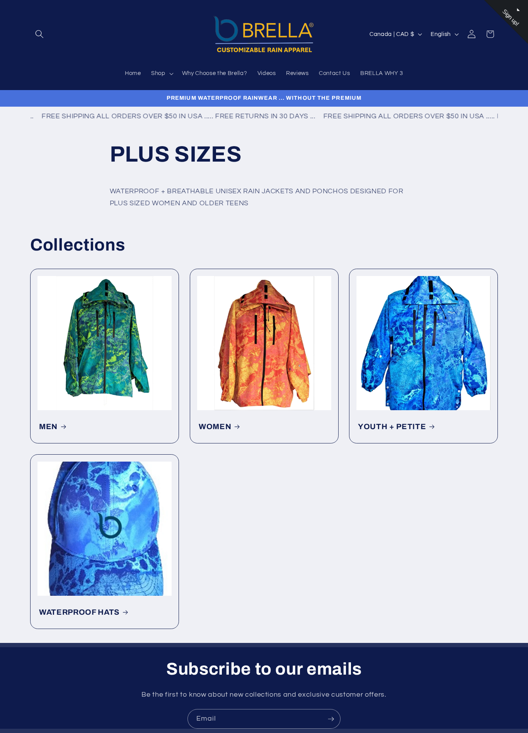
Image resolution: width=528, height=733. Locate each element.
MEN (48, 427)
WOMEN (215, 427)
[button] (39, 34)
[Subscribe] (331, 719)
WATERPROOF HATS (79, 612)
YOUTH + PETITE (392, 427)
